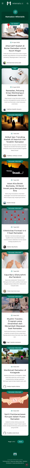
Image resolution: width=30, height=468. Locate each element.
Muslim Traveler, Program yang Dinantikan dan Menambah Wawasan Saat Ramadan (15, 324)
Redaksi (25, 461)
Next (20, 441)
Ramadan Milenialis (14, 115)
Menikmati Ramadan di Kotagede (15, 371)
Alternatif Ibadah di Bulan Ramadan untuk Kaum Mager (15, 48)
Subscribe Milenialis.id (18, 463)
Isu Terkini (14, 24)
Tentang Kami (6, 461)
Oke (14, 68)
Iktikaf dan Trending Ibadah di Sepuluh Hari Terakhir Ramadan (15, 139)
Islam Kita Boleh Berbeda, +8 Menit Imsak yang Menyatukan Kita (15, 187)
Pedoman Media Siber (16, 461)
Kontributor (9, 463)
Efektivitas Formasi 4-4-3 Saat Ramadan (14, 232)
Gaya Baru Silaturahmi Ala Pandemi (15, 276)
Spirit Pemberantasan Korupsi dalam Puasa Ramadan (15, 416)
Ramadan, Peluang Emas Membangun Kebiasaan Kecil (15, 93)
